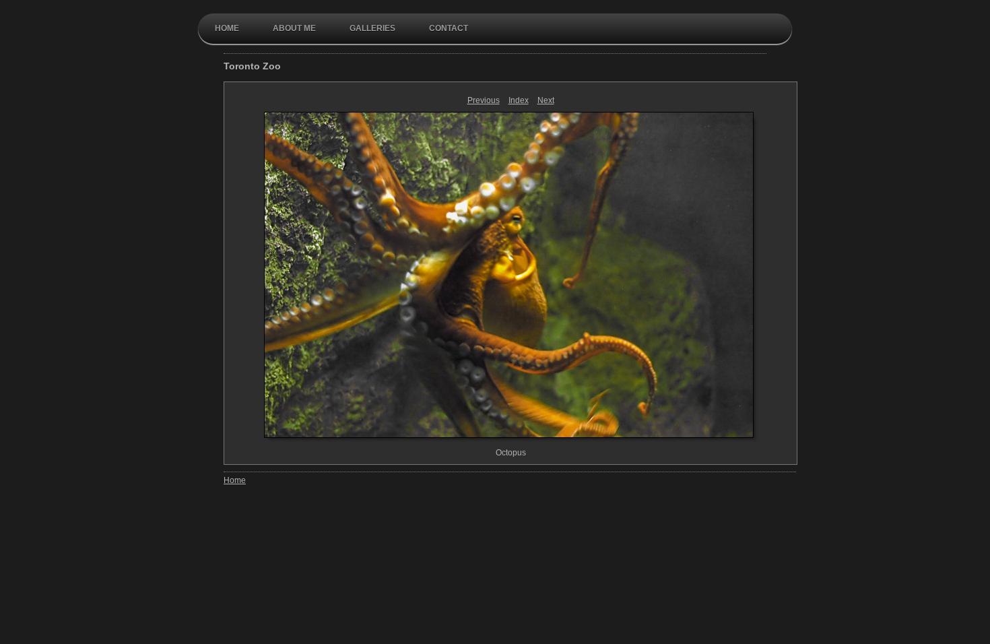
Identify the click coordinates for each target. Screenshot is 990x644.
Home (227, 28)
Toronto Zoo (252, 66)
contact (448, 28)
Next (545, 100)
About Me (294, 28)
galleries (372, 28)
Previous (483, 100)
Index (518, 100)
